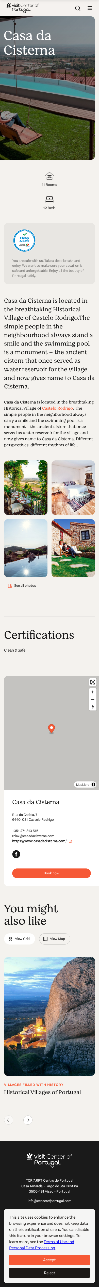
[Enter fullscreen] (92, 682)
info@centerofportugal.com (50, 1200)
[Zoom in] (92, 692)
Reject (49, 1273)
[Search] (78, 8)
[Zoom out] (92, 699)
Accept (49, 1260)
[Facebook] (16, 854)
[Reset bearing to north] (92, 706)
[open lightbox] (25, 487)
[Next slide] (27, 1120)
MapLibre (82, 784)
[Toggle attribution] (93, 784)
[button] (90, 8)
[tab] (19, 939)
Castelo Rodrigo (57, 408)
